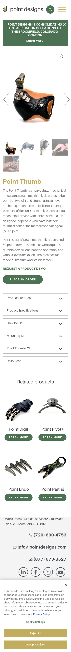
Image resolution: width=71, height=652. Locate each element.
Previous (9, 96)
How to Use (15, 323)
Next (61, 96)
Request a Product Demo (24, 269)
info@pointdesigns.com (42, 547)
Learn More (18, 437)
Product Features (19, 298)
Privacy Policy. (41, 614)
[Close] (66, 585)
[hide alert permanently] (64, 25)
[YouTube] (60, 572)
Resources (14, 361)
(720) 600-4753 (49, 534)
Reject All (35, 633)
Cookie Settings (35, 621)
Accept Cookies (35, 644)
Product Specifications (22, 310)
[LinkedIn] (23, 572)
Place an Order (23, 279)
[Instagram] (48, 572)
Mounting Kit (16, 336)
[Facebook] (35, 572)
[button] (61, 56)
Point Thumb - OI (18, 348)
